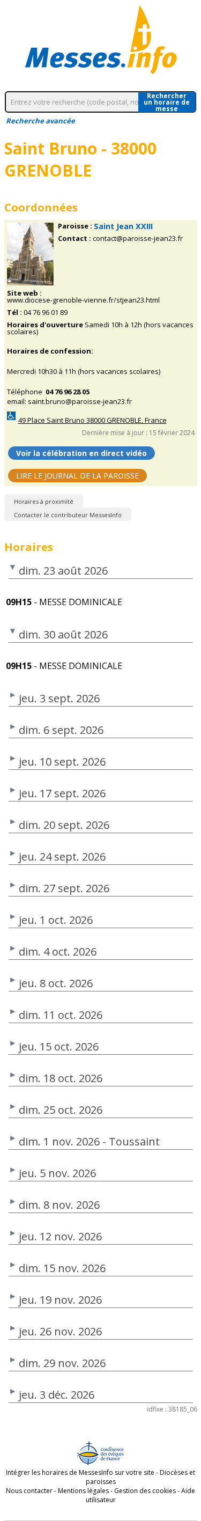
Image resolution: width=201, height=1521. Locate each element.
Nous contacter (29, 1490)
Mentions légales (83, 1490)
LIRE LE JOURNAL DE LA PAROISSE (77, 476)
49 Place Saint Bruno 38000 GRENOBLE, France (92, 420)
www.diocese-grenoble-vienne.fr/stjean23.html (83, 300)
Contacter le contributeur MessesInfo (68, 515)
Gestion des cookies (145, 1490)
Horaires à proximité (43, 501)
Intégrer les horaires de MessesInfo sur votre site (80, 1472)
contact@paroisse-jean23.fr (138, 238)
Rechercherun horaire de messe (167, 102)
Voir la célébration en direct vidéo (81, 453)
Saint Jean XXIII (123, 226)
